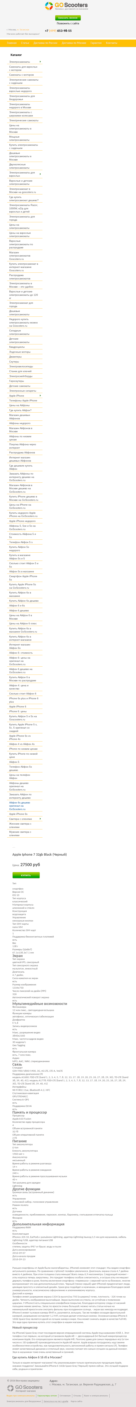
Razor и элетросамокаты (96, 1396)
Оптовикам (65, 1396)
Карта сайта (76, 1401)
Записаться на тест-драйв (56, 1401)
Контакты (111, 43)
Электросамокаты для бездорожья (24, 1401)
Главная (12, 43)
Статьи (25, 43)
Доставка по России (45, 43)
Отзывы (77, 1396)
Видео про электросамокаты (21, 1396)
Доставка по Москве (74, 43)
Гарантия (96, 43)
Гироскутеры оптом (47, 1396)
